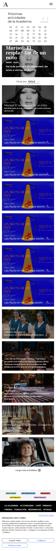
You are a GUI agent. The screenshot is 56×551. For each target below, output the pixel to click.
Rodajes (45, 493)
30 (10, 27)
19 (45, 34)
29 (22, 41)
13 (11, 34)
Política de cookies (46, 515)
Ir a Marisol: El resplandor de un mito (28, 100)
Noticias (10, 493)
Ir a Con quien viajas (28, 452)
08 (22, 31)
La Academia (11, 505)
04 (39, 27)
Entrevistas (28, 493)
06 (10, 31)
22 (22, 37)
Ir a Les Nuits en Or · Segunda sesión (28, 164)
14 (16, 34)
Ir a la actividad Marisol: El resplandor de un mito (28, 61)
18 (39, 34)
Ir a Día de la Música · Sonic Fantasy (28, 356)
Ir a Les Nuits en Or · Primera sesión (28, 132)
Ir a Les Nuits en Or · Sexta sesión (28, 292)
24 (33, 37)
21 (16, 37)
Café (38, 505)
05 (45, 27)
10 (34, 31)
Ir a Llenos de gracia (28, 324)
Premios (47, 505)
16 (28, 34)
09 (28, 31)
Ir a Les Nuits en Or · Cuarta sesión (28, 228)
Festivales (40, 497)
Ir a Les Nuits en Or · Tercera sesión (28, 196)
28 (16, 41)
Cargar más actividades (26, 470)
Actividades (27, 505)
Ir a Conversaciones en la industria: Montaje (28, 388)
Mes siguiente (47, 18)
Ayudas (47, 509)
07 (16, 31)
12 (45, 31)
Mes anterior (43, 18)
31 (16, 27)
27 (10, 41)
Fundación (20, 509)
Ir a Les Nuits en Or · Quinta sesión (28, 260)
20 (10, 37)
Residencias (34, 509)
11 (39, 31)
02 (28, 27)
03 (33, 27)
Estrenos (15, 497)
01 (22, 27)
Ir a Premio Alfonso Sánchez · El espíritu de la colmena (28, 420)
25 (39, 37)
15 (22, 34)
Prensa (9, 509)
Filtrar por (21, 81)
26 (45, 37)
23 (28, 37)
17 (34, 34)
